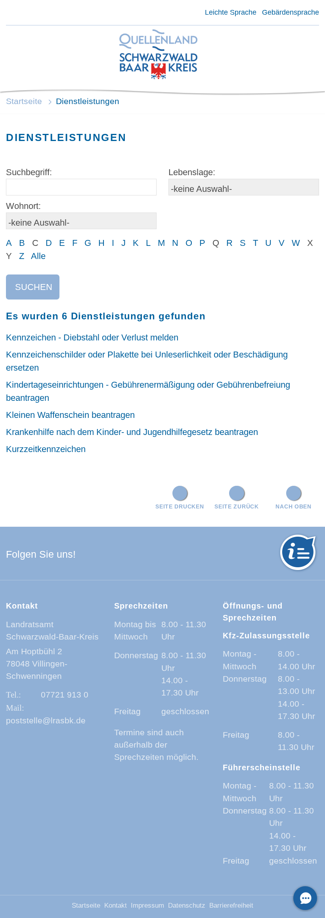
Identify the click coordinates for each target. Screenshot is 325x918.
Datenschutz (186, 905)
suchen (33, 287)
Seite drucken (179, 506)
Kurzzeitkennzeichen (46, 449)
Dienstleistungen (87, 101)
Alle (38, 256)
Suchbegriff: (29, 172)
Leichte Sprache (230, 12)
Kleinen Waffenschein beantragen (70, 415)
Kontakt (115, 905)
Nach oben (293, 506)
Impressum (147, 905)
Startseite (24, 101)
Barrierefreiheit (231, 905)
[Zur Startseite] (158, 55)
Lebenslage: (191, 172)
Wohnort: (23, 206)
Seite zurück (236, 506)
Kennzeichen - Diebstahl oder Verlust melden (92, 337)
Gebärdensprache (290, 12)
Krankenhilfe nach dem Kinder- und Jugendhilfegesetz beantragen (132, 432)
